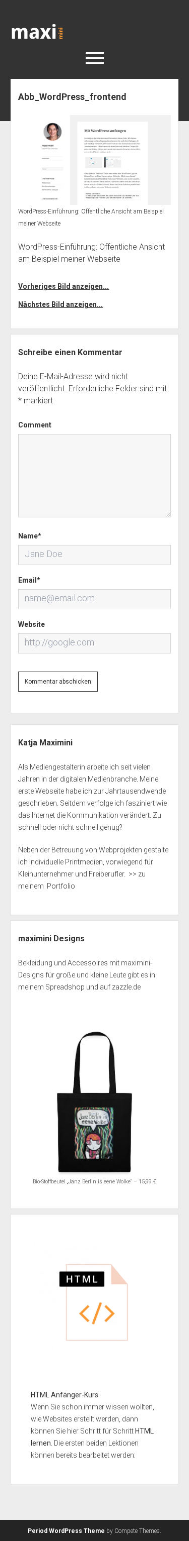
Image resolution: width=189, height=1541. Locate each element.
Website (31, 624)
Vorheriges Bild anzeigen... (63, 286)
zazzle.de (126, 987)
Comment (34, 425)
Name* (29, 536)
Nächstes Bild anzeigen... (60, 304)
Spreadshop (65, 987)
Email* (29, 580)
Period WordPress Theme (66, 1530)
